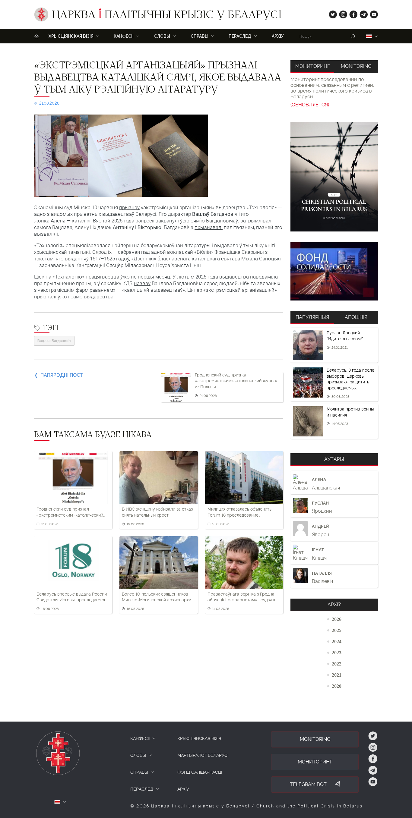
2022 (336, 663)
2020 (336, 686)
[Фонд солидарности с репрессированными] (334, 271)
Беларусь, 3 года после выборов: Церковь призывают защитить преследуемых (350, 379)
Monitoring (356, 66)
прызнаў (129, 207)
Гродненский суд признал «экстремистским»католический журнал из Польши (236, 381)
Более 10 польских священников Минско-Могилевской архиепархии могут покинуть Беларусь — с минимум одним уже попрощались (158, 597)
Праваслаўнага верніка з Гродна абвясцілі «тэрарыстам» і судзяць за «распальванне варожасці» (242, 597)
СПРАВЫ (139, 772)
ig (341, 13)
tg (362, 13)
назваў (142, 283)
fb (351, 13)
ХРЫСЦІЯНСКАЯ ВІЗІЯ (199, 738)
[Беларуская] (369, 36)
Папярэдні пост (61, 375)
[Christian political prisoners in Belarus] (334, 176)
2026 (336, 619)
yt (372, 13)
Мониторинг (312, 66)
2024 (336, 641)
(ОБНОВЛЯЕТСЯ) (309, 105)
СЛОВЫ (138, 755)
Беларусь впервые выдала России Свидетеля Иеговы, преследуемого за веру (72, 597)
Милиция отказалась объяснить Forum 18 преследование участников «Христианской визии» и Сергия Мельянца (243, 512)
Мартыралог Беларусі (202, 755)
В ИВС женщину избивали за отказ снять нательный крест (157, 512)
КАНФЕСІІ (140, 738)
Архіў (278, 36)
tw (331, 13)
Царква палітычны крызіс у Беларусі (166, 16)
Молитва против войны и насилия (350, 412)
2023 (336, 652)
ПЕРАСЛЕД (141, 789)
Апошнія (356, 317)
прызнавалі (209, 227)
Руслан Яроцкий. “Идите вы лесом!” (345, 335)
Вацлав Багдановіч (54, 341)
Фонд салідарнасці (199, 772)
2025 (336, 630)
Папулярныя (312, 317)
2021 (336, 675)
